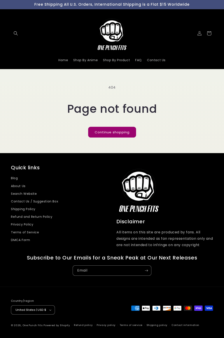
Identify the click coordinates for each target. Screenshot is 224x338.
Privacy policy (106, 325)
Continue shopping (112, 132)
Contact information (185, 325)
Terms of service (131, 325)
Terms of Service (25, 232)
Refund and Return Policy (31, 217)
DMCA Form (20, 240)
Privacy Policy (22, 224)
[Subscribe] (146, 270)
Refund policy (83, 325)
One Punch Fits (33, 325)
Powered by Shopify (57, 325)
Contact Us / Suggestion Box (34, 201)
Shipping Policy (23, 209)
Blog (14, 178)
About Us (18, 186)
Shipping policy (157, 325)
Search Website (24, 193)
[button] (16, 33)
